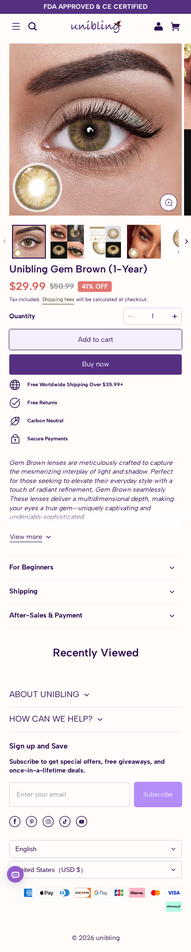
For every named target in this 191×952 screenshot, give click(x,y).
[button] (15, 26)
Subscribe (158, 794)
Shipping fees (58, 299)
